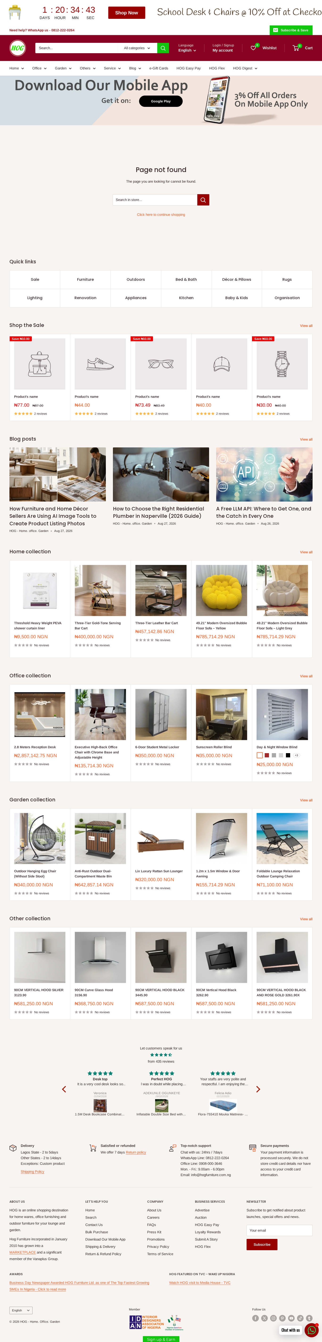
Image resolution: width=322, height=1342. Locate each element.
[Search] (163, 48)
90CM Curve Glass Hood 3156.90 (94, 992)
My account (223, 50)
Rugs (287, 279)
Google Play (161, 101)
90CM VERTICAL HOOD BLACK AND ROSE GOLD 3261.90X (281, 992)
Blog (132, 68)
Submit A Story (206, 1239)
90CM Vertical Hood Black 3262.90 (216, 992)
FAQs (151, 1225)
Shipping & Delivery (100, 1247)
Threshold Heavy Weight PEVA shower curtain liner (37, 625)
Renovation (85, 298)
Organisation (287, 298)
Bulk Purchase (96, 1232)
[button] (65, 1089)
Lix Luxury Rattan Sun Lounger (159, 871)
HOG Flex (217, 68)
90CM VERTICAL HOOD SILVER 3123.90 (38, 992)
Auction (200, 1217)
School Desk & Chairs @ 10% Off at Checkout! (115, 12)
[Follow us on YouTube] (291, 1318)
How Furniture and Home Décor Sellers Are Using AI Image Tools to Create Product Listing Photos (52, 516)
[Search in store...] (203, 199)
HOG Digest (242, 68)
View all (307, 326)
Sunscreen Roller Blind (214, 747)
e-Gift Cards (158, 68)
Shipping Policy (32, 1171)
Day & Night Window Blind (277, 747)
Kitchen (186, 298)
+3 (296, 755)
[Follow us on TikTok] (300, 1318)
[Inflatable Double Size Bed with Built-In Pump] (100, 1105)
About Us (154, 1210)
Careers (153, 1217)
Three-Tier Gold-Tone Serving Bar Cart (98, 625)
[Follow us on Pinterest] (282, 1318)
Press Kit (154, 1232)
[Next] (313, 377)
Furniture (85, 279)
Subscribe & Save (294, 30)
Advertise (202, 1210)
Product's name (26, 396)
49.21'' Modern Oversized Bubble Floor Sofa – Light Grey (282, 625)
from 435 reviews (161, 1061)
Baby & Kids (236, 298)
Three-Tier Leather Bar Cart (156, 623)
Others (85, 68)
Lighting (34, 298)
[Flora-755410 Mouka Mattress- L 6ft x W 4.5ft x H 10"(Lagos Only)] (162, 1105)
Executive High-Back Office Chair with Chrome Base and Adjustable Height (97, 752)
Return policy (136, 1152)
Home (14, 68)
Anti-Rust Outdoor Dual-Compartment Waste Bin (93, 873)
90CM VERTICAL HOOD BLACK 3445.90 (160, 992)
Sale (35, 279)
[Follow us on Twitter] (264, 1318)
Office (36, 68)
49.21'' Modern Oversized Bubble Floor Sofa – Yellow (221, 625)
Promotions (156, 1239)
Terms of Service (160, 1254)
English (17, 1310)
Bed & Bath (186, 279)
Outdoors (136, 279)
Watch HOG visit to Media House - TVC (200, 1283)
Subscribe (262, 1244)
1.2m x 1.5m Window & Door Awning (218, 873)
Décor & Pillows (236, 279)
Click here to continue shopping (161, 215)
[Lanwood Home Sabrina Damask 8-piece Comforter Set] (223, 1105)
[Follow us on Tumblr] (309, 1318)
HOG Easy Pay (189, 68)
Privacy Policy (158, 1247)
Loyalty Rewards (208, 1232)
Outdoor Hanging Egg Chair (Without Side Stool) (35, 873)
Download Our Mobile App (105, 1239)
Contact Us (94, 1225)
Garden (60, 68)
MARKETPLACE (22, 1252)
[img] (161, 1055)
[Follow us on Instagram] (273, 1318)
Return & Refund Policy (103, 1254)
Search (90, 1217)
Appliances (136, 298)
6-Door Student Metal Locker (157, 747)
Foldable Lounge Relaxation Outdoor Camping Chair (278, 873)
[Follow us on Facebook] (255, 1318)
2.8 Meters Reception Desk (35, 747)
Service (110, 68)
